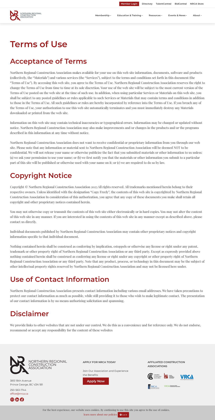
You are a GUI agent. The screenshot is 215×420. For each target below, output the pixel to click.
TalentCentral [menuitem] (163, 3)
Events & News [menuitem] (176, 15)
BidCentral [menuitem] (181, 3)
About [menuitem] (196, 15)
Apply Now (96, 381)
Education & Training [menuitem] (129, 15)
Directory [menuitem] (147, 3)
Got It (124, 414)
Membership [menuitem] (102, 15)
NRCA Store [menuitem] (197, 3)
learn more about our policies (100, 414)
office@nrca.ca (19, 393)
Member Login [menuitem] (129, 3)
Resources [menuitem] (155, 15)
